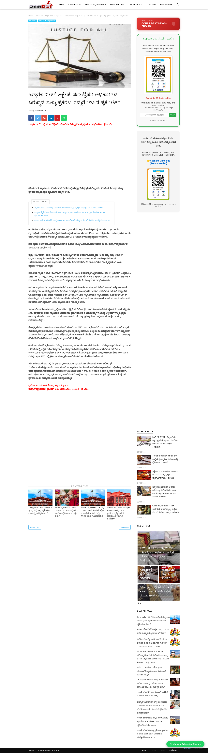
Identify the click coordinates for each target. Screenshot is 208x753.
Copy (172, 115)
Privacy (162, 750)
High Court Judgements (47, 21)
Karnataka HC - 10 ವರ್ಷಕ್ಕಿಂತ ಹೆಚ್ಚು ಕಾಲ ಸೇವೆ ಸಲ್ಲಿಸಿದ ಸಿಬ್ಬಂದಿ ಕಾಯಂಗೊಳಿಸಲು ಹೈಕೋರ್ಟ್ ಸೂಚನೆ (153, 620)
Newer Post (34, 527)
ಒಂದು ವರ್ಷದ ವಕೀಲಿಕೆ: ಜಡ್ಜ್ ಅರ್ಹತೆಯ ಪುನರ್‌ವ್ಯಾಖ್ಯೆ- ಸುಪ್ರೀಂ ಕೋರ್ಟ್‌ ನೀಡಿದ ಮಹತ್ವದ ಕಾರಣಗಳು (72, 220)
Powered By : (193, 748)
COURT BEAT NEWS (51, 750)
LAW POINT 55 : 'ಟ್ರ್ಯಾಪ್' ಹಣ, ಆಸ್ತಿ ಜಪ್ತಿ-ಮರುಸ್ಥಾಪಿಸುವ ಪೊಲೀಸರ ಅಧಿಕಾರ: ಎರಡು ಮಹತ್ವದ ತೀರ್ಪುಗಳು (165, 442)
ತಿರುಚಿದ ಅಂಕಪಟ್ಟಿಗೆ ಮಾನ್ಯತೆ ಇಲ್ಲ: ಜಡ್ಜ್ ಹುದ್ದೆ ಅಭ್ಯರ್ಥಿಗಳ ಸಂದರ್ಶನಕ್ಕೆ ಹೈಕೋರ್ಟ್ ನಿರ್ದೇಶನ (165, 459)
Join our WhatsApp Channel (187, 744)
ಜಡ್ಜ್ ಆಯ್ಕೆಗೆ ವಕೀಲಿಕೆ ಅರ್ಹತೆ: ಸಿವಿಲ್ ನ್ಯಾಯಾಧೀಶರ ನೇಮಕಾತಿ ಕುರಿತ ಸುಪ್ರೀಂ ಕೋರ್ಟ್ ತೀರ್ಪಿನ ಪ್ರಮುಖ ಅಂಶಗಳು (70, 214)
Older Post (125, 527)
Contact (153, 750)
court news (32, 21)
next (140, 603)
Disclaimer (173, 750)
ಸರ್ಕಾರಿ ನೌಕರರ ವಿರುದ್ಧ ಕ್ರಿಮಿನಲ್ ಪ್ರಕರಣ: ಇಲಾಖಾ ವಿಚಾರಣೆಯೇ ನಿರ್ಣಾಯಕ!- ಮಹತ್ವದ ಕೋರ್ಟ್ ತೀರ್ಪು (152, 733)
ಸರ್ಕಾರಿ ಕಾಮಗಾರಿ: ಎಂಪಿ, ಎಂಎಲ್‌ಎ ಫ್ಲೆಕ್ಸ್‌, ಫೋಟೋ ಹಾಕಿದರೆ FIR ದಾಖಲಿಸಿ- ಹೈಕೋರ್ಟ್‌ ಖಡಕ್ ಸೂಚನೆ (152, 721)
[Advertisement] (79, 159)
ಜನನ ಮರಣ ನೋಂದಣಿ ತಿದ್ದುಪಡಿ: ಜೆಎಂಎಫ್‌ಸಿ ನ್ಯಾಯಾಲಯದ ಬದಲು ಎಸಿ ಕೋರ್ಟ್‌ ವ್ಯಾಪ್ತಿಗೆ (151, 671)
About (144, 750)
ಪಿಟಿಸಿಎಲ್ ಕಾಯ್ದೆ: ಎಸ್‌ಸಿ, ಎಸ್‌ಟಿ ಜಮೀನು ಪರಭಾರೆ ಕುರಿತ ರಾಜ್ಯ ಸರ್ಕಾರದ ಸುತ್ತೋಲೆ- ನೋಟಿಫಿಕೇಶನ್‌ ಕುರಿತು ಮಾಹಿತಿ (152, 643)
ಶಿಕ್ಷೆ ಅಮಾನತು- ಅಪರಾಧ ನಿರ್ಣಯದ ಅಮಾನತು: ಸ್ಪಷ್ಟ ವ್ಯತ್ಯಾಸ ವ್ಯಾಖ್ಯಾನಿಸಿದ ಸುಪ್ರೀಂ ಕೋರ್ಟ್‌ (68, 208)
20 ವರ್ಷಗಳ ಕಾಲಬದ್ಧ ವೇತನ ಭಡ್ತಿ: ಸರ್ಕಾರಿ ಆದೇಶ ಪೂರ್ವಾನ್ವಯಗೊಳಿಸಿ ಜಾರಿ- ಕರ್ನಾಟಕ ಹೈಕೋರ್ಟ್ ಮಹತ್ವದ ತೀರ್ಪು (153, 683)
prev (138, 603)
